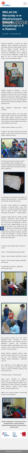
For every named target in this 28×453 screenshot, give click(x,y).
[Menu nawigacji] (25, 3)
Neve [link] (7, 451)
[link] (5, 3)
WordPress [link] (19, 451)
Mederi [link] (7, 33)
